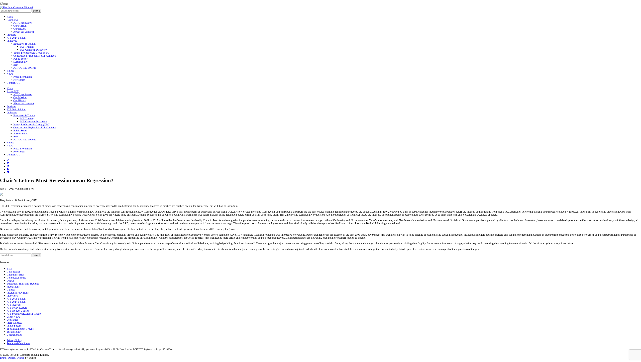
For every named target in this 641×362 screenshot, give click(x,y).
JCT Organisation (22, 22)
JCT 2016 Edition (16, 298)
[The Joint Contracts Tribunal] (16, 7)
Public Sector (20, 58)
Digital (10, 280)
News (10, 73)
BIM (15, 64)
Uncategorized (14, 334)
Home (10, 16)
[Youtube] (8, 166)
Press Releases (14, 322)
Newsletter (19, 79)
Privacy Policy (14, 340)
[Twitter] (8, 172)
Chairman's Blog (15, 274)
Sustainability (20, 61)
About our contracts (23, 31)
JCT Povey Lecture (17, 307)
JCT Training (27, 46)
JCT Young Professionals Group (24, 313)
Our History (19, 28)
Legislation (12, 319)
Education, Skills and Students (23, 283)
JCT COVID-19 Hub (24, 67)
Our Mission (20, 25)
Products (11, 34)
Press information (22, 76)
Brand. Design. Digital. (12, 357)
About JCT (13, 19)
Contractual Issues (16, 277)
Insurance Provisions (18, 292)
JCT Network (14, 304)
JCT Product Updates (18, 310)
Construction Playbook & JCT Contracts (34, 55)
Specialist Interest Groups (20, 328)
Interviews (12, 295)
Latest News (13, 316)
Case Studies (13, 271)
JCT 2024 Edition (16, 37)
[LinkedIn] (8, 163)
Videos (10, 70)
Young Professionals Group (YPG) (31, 52)
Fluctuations (13, 286)
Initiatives (12, 40)
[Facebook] (8, 169)
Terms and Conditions (18, 343)
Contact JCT (13, 82)
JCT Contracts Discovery (33, 49)
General (11, 289)
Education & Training (24, 43)
